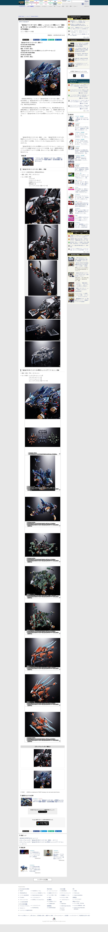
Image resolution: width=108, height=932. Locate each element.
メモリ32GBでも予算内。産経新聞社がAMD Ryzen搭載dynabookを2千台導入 (81, 50)
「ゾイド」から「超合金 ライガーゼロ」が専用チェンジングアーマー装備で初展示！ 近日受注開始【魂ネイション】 (48, 160)
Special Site (74, 40)
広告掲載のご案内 (40, 915)
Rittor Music (49, 888)
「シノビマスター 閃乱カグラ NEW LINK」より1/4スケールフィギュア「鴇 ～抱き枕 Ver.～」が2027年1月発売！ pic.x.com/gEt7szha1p (79, 96)
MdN (61, 901)
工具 (67, 6)
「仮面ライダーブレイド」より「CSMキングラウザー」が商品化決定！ (81, 290)
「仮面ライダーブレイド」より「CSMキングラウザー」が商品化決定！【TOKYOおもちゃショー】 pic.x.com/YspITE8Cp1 (79, 86)
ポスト (26, 39)
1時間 (70, 18)
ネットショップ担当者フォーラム (39, 893)
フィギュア (44, 6)
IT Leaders (22, 897)
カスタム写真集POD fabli (79, 905)
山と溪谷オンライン (52, 901)
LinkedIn (59, 39)
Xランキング (74, 80)
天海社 (75, 890)
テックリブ (62, 908)
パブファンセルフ (77, 899)
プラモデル (38, 6)
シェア (37, 39)
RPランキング (73, 82)
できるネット (22, 908)
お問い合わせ (33, 915)
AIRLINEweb (63, 890)
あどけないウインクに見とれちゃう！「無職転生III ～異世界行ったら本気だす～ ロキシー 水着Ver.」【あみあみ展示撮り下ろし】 (82, 129)
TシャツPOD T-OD (52, 895)
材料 (71, 6)
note (52, 39)
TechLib (63, 909)
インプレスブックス (36, 905)
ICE (73, 888)
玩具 (63, 6)
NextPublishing (35, 907)
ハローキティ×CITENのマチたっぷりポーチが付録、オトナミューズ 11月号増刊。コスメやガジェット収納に (79, 250)
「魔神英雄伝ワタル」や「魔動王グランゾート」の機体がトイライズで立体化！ (81, 300)
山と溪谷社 (49, 899)
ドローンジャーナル (24, 899)
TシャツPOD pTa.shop (79, 903)
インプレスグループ (74, 915)
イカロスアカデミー (65, 899)
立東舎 (49, 897)
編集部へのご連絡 (49, 915)
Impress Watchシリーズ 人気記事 (79, 231)
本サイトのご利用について (23, 915)
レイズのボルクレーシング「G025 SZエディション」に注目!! (81, 65)
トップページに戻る (42, 879)
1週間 (81, 18)
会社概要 (66, 915)
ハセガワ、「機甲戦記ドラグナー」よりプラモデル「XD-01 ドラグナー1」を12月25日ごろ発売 (79, 29)
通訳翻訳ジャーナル (65, 895)
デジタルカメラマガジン (25, 905)
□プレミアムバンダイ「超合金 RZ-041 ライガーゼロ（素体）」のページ (38, 840)
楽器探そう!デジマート (53, 893)
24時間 (75, 18)
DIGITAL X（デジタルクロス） (38, 899)
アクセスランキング (75, 16)
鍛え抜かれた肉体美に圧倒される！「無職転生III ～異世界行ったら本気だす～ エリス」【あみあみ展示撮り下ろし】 (82, 170)
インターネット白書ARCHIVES (26, 910)
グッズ (58, 6)
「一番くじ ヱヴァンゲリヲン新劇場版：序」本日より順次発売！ (81, 119)
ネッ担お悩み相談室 (24, 901)
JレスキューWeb (64, 897)
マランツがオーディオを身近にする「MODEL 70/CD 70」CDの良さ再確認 (81, 45)
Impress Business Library (37, 895)
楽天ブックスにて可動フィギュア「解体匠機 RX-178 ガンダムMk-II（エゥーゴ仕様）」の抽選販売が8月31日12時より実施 (81, 213)
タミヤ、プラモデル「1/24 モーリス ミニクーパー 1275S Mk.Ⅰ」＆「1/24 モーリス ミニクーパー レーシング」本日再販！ (79, 32)
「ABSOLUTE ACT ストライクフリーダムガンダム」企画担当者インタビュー (81, 274)
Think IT (21, 890)
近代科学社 (49, 905)
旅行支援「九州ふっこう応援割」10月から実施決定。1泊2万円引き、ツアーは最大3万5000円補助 (79, 243)
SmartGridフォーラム (36, 890)
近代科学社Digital (51, 907)
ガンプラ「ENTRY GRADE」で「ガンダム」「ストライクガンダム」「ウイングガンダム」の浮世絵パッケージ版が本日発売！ (82, 143)
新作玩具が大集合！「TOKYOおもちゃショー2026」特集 (80, 255)
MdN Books (63, 903)
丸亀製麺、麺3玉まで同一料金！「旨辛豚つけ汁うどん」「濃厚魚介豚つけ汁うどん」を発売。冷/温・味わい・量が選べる (79, 240)
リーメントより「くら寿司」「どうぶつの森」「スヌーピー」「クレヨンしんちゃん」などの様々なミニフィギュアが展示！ (81, 296)
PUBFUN (74, 897)
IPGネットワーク (76, 901)
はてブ (44, 39)
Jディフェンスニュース (66, 893)
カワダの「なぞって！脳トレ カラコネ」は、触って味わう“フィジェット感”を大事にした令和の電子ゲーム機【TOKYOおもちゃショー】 (81, 184)
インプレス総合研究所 (24, 895)
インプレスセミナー (36, 897)
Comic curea (76, 893)
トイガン (50, 6)
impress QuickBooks (78, 895)
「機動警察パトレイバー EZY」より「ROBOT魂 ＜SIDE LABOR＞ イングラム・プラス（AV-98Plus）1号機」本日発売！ (82, 160)
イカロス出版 (62, 888)
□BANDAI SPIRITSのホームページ (28, 838)
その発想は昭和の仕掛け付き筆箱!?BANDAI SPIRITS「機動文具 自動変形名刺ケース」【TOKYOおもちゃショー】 (81, 206)
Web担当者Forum (23, 893)
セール (75, 6)
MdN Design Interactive (66, 905)
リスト (31, 39)
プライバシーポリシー (58, 915)
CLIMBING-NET (51, 903)
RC (54, 6)
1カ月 (87, 18)
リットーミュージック (52, 890)
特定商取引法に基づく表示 (84, 915)
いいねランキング (84, 82)
